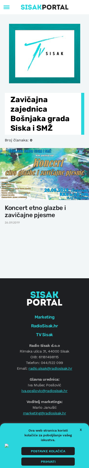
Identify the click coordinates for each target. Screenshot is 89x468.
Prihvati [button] (48, 461)
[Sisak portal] (44, 7)
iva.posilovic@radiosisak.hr (44, 390)
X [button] (81, 430)
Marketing (45, 317)
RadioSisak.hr (44, 326)
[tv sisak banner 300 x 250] (44, 53)
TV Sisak (44, 334)
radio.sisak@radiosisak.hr (50, 368)
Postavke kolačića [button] (48, 451)
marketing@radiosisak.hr (44, 413)
